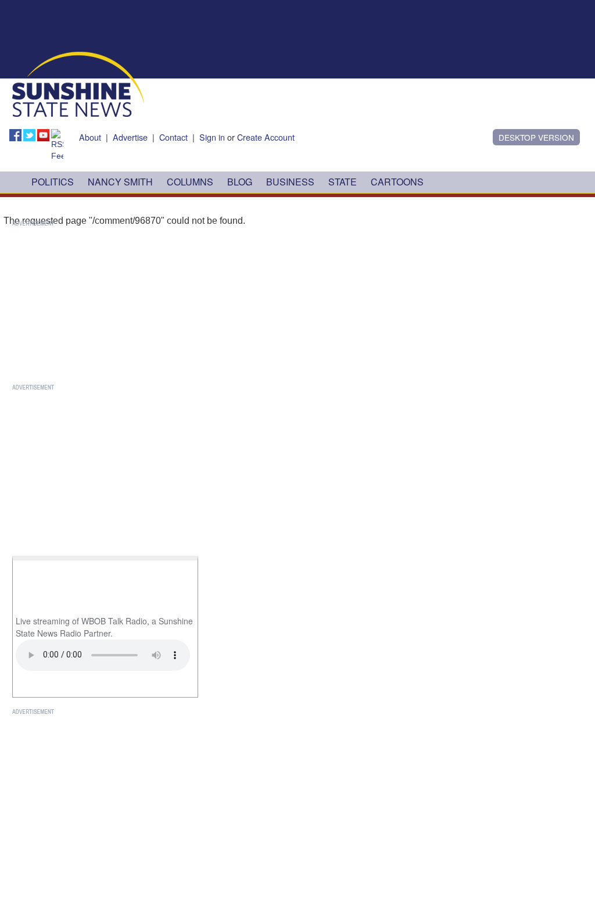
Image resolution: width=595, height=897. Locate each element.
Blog (239, 181)
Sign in (212, 137)
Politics (52, 181)
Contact (173, 137)
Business (290, 181)
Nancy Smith (120, 181)
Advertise (130, 137)
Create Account (266, 137)
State (342, 181)
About (90, 137)
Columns (190, 181)
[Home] (78, 83)
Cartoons (397, 181)
